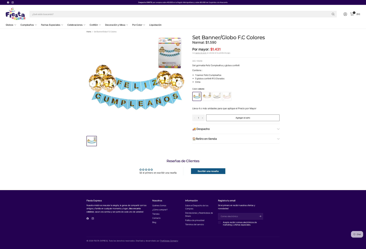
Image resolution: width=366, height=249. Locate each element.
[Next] (179, 84)
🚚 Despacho (201, 129)
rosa (227, 96)
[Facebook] (8, 2)
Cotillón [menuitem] (94, 24)
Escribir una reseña (208, 171)
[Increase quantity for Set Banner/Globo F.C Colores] (202, 118)
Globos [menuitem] (9, 24)
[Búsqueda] (333, 14)
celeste (197, 96)
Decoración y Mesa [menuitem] (115, 24)
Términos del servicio (194, 224)
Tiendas (155, 214)
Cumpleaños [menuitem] (27, 24)
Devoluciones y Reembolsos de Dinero (199, 214)
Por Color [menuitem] (137, 24)
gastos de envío (200, 53)
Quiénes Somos (159, 205)
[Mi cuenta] (345, 14)
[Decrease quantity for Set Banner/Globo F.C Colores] (194, 118)
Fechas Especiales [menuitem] (50, 24)
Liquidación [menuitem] (155, 24)
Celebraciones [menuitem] (74, 24)
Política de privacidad (194, 220)
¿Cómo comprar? (160, 209)
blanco (207, 96)
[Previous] (92, 84)
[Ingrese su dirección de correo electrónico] (260, 216)
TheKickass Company (169, 241)
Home (88, 32)
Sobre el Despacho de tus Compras (196, 207)
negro (217, 96)
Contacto (156, 218)
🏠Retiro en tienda (204, 138)
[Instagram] (12, 2)
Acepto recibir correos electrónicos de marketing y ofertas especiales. (240, 223)
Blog (154, 222)
